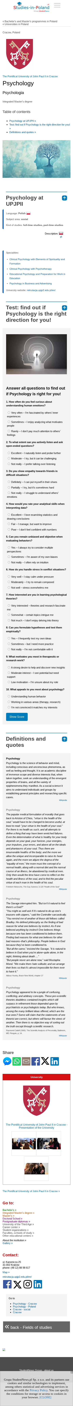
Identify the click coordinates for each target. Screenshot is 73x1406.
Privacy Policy (39, 1390)
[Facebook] (35, 1064)
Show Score (17, 716)
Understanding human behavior (28, 696)
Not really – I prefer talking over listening (33, 464)
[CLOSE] (45, 1397)
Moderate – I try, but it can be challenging (33, 458)
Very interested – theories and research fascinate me (36, 607)
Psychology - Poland (24, 1306)
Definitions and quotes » (22, 132)
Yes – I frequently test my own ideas (31, 638)
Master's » (8, 1215)
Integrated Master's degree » (18, 1212)
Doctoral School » (12, 1218)
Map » (6, 1272)
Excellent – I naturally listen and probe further (36, 453)
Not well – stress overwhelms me (29, 587)
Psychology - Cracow (25, 1303)
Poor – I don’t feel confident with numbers (34, 529)
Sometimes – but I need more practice (32, 644)
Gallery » (8, 1243)
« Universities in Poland (16, 24)
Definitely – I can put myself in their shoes (34, 482)
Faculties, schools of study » (18, 1232)
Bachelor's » (9, 1210)
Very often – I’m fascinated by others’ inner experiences (32, 414)
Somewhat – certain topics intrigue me (32, 614)
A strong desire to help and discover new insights (38, 667)
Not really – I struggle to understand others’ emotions (32, 494)
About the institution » (14, 1240)
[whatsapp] (16, 1064)
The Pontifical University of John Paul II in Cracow (30, 76)
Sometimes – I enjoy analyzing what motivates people (35, 424)
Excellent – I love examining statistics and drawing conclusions (32, 516)
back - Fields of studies (28, 1326)
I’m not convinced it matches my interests (34, 707)
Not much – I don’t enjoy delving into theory (35, 620)
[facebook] (7, 1287)
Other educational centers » (18, 1235)
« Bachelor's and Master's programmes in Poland (30, 21)
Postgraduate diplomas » (16, 1221)
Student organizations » (16, 1230)
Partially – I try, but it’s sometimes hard (32, 487)
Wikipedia (63, 800)
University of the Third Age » (18, 1224)
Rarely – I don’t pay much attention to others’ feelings (33, 433)
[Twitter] (45, 1063)
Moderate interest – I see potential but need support (33, 674)
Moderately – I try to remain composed (32, 582)
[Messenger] (7, 1064)
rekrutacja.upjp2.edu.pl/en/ (41, 290)
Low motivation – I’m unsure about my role (34, 682)
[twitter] (17, 1287)
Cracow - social (21, 1309)
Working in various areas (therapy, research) (35, 702)
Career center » (11, 1227)
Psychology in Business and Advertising (31, 283)
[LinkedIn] (54, 1064)
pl (61, 236)
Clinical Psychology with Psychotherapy (31, 268)
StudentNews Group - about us (36, 1370)
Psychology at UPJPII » (22, 120)
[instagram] (27, 1287)
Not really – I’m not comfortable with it (32, 649)
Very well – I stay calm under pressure (32, 576)
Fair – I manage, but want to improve (31, 524)
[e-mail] (26, 1064)
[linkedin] (38, 1287)
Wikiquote (63, 889)
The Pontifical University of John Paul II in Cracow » (31, 1191)
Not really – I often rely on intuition (29, 562)
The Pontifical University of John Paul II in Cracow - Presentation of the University (36, 1126)
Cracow (17, 1312)
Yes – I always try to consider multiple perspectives (30, 549)
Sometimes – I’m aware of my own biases (34, 556)
